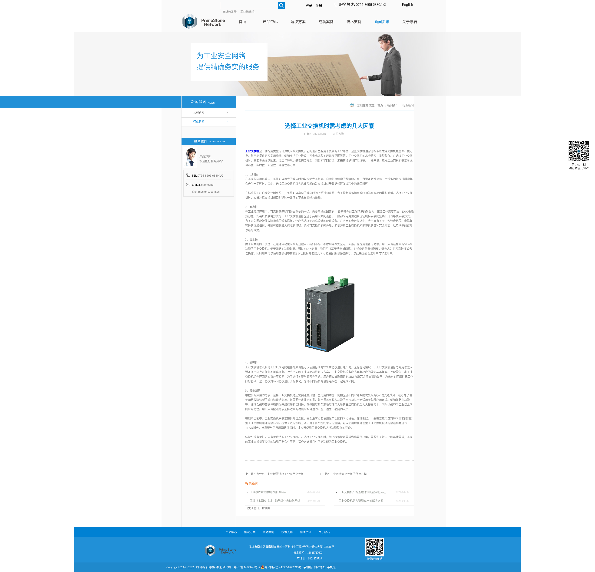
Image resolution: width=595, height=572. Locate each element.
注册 (319, 5)
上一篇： (276, 474)
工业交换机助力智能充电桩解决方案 (361, 501)
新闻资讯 (392, 105)
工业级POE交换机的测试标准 (268, 492)
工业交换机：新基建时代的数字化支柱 (362, 492)
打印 (266, 508)
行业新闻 (408, 105)
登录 (309, 5)
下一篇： (343, 474)
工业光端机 (247, 11)
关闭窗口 (253, 508)
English (407, 5)
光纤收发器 (230, 11)
